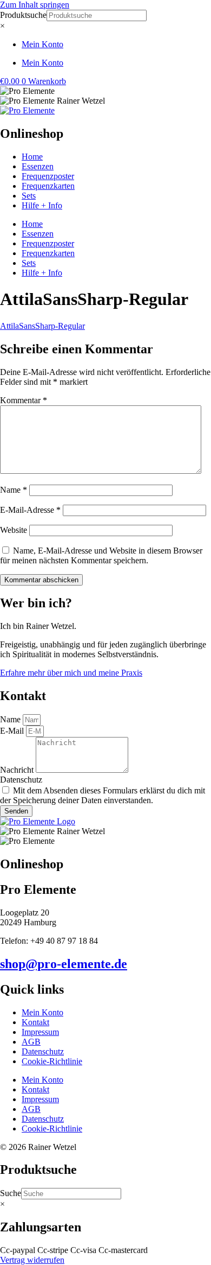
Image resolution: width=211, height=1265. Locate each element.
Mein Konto (42, 44)
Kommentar (23, 400)
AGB (31, 1041)
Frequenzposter (48, 176)
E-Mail (13, 730)
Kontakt (35, 1022)
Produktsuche (23, 15)
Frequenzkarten (48, 185)
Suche (10, 1193)
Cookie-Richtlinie (52, 1061)
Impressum (40, 1032)
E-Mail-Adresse (30, 509)
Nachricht (18, 769)
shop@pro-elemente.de (63, 964)
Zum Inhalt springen (34, 4)
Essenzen (38, 166)
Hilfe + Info (42, 205)
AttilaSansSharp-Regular (42, 325)
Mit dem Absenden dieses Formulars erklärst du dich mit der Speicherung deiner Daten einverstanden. (102, 795)
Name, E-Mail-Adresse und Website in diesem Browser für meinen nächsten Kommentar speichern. (101, 555)
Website (13, 530)
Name (13, 489)
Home (32, 156)
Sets (29, 195)
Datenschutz (21, 779)
